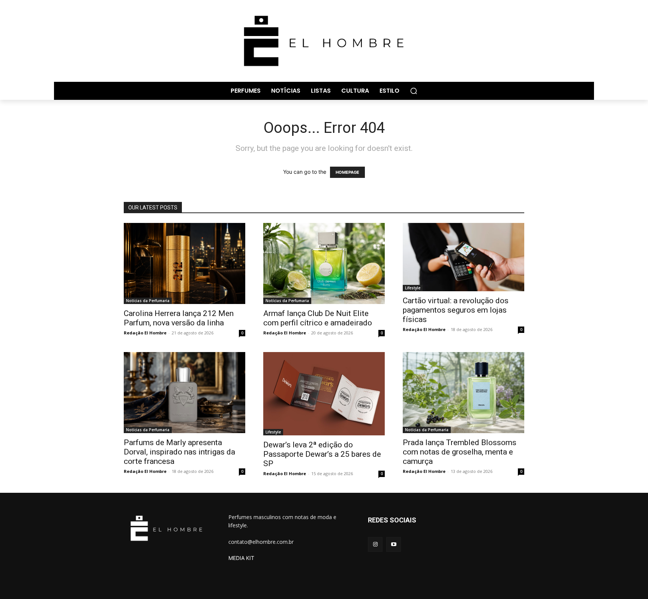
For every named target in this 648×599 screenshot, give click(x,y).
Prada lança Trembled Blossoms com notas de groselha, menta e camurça (459, 452)
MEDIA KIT (241, 558)
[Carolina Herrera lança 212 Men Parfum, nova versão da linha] (184, 263)
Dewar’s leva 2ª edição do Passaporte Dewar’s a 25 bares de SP (322, 454)
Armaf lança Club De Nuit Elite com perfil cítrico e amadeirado (317, 318)
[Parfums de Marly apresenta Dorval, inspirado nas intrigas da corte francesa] (184, 392)
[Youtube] (393, 544)
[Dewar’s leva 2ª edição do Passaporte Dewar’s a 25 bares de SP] (324, 393)
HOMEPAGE (347, 172)
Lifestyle (412, 287)
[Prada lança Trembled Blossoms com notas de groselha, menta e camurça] (463, 392)
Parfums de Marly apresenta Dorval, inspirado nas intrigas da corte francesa (179, 452)
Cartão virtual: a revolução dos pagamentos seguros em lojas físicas (455, 310)
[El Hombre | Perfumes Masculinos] (324, 41)
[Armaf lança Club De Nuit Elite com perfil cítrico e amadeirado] (324, 263)
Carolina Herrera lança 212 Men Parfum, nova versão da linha (179, 318)
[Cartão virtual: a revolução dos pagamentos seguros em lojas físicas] (463, 257)
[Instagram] (375, 544)
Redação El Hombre (145, 333)
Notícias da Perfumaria (148, 300)
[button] (414, 91)
